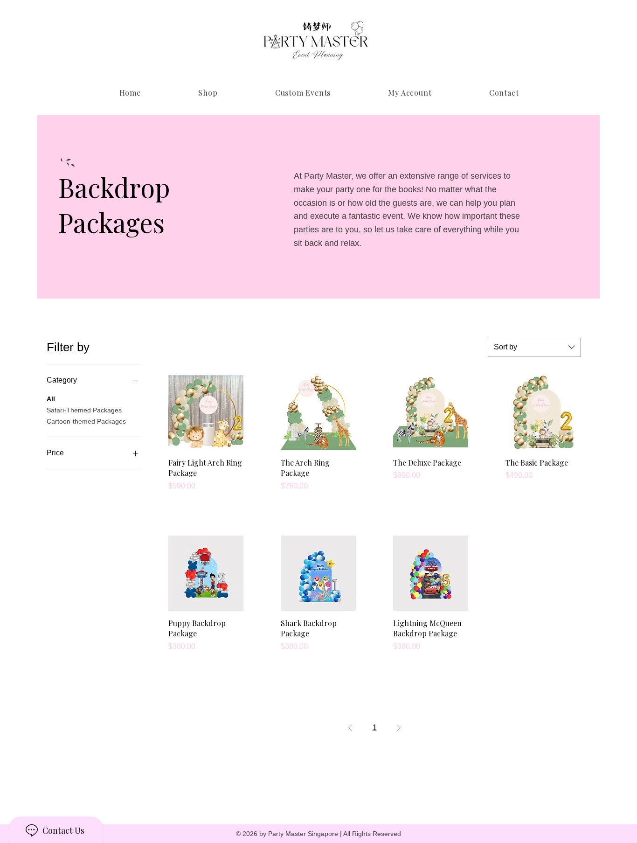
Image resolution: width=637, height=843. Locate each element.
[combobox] (534, 347)
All (51, 399)
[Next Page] (398, 727)
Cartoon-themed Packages (86, 421)
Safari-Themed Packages (84, 410)
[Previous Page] (350, 727)
